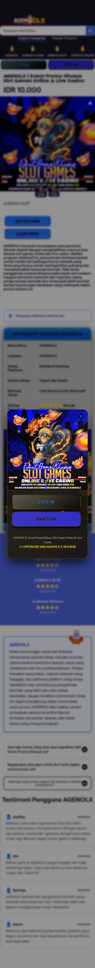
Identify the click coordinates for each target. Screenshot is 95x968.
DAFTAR (46, 519)
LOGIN (46, 501)
